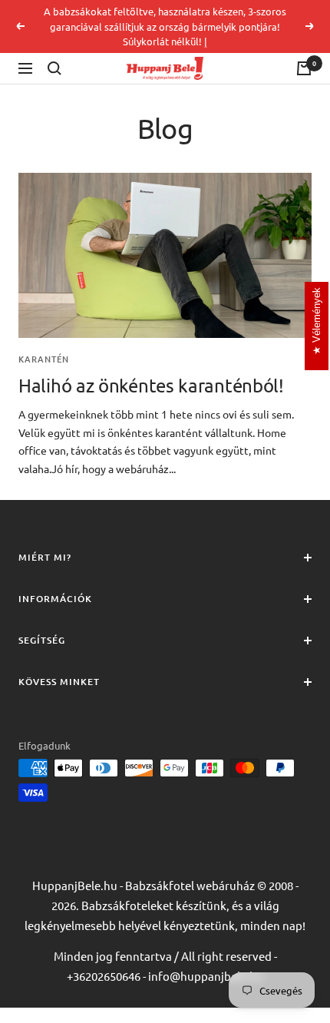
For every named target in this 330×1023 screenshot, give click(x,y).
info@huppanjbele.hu (205, 975)
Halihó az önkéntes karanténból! (151, 385)
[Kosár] (304, 68)
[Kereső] (54, 68)
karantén (43, 359)
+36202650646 (103, 975)
